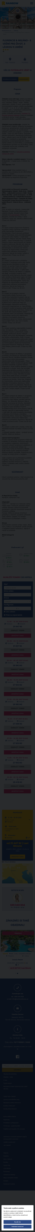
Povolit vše (17, 1222)
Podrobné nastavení (17, 1226)
